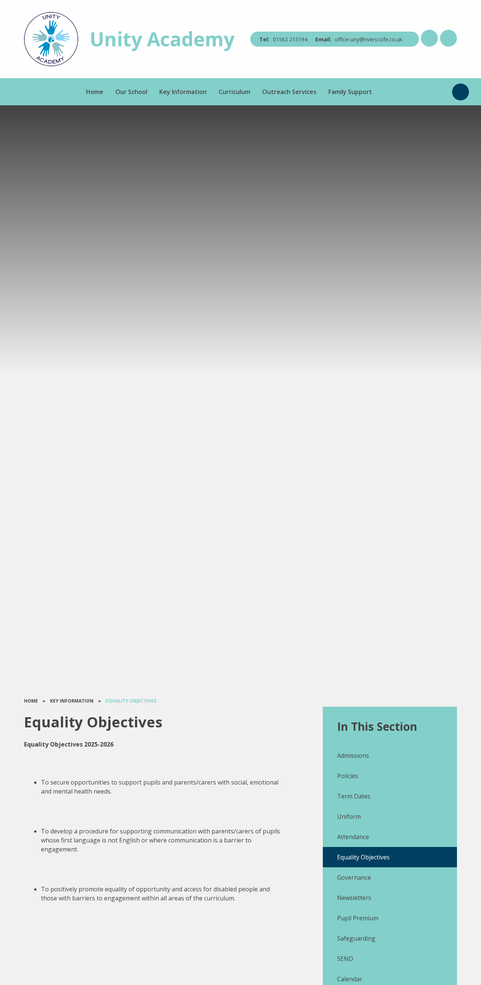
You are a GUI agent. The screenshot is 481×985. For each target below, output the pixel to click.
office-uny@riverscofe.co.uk (368, 39)
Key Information (72, 701)
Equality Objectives (131, 701)
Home (31, 701)
